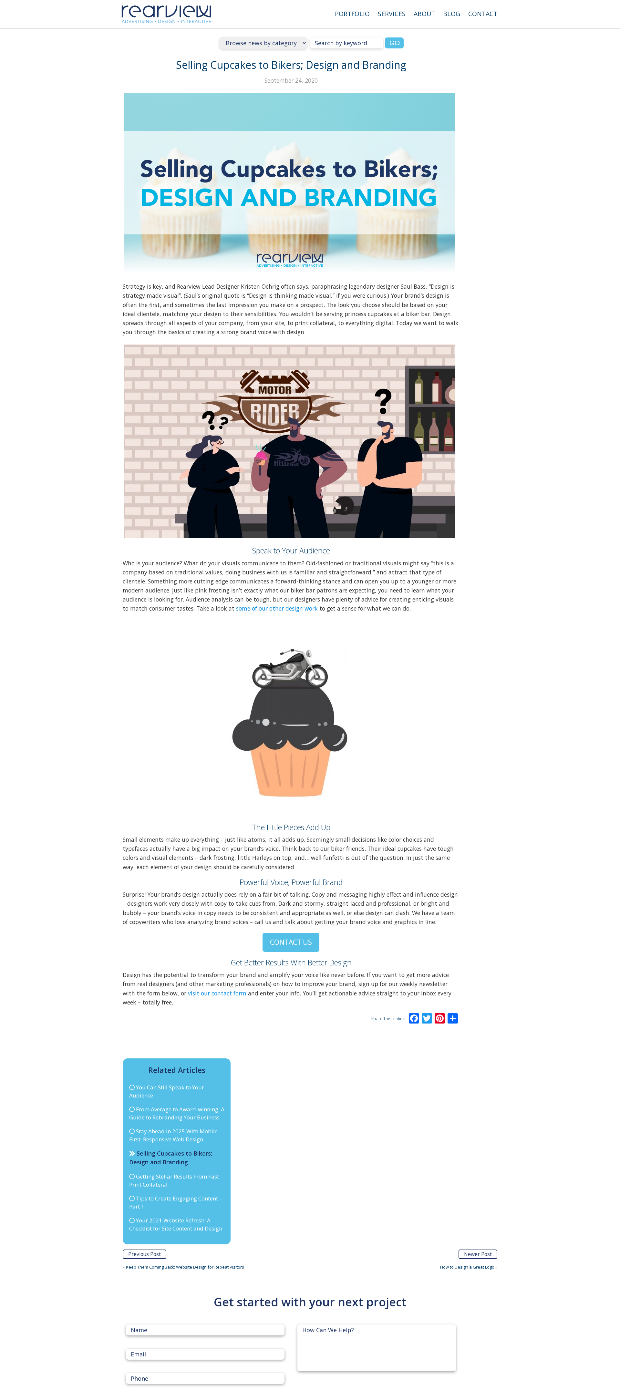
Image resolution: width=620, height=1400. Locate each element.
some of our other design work (277, 608)
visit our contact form (217, 993)
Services (392, 13)
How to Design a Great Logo (467, 1267)
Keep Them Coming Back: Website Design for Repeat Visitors (185, 1267)
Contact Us (291, 942)
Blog (451, 13)
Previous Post (144, 1254)
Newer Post (478, 1254)
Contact (482, 13)
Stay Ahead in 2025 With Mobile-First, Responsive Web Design (174, 1135)
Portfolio (352, 13)
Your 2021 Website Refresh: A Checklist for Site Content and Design (175, 1224)
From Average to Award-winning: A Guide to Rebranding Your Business (176, 1113)
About (424, 13)
